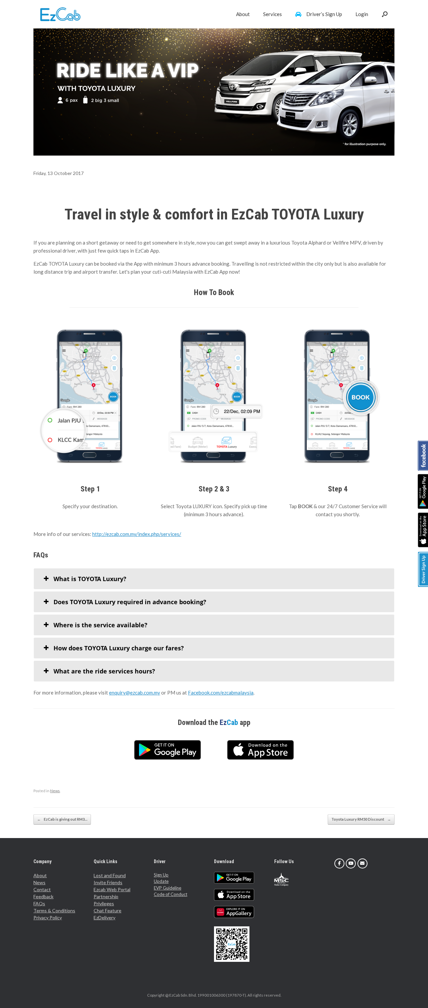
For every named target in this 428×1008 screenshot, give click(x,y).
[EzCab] (60, 14)
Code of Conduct (170, 894)
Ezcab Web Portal (112, 889)
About (243, 14)
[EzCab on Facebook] (339, 863)
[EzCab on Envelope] (362, 863)
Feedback (43, 896)
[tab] (214, 578)
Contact (42, 889)
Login (361, 14)
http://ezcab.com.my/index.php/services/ (136, 534)
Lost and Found (110, 875)
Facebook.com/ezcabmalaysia (220, 693)
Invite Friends (108, 882)
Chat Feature (107, 910)
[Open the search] (385, 14)
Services (272, 14)
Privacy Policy (47, 917)
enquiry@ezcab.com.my (134, 693)
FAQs (39, 903)
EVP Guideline (167, 888)
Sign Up (161, 875)
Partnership (106, 896)
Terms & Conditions (54, 910)
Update (161, 881)
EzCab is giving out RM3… (62, 819)
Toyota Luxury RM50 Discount (361, 819)
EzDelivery (104, 917)
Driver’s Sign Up (324, 14)
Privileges (104, 903)
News (55, 791)
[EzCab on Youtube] (351, 863)
